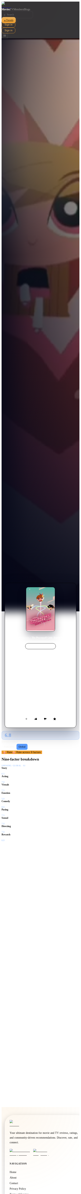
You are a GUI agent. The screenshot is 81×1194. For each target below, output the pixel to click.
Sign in (8, 24)
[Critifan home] (40, 5)
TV (12, 9)
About (13, 1177)
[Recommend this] (36, 719)
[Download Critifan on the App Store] (20, 1152)
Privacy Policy (18, 1188)
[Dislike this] (45, 719)
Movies (6, 9)
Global (22, 747)
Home (17, 637)
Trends (8, 20)
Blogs (27, 9)
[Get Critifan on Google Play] (43, 1152)
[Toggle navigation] (5, 35)
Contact (14, 1183)
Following (9, 747)
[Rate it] (55, 719)
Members (19, 9)
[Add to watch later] (26, 719)
